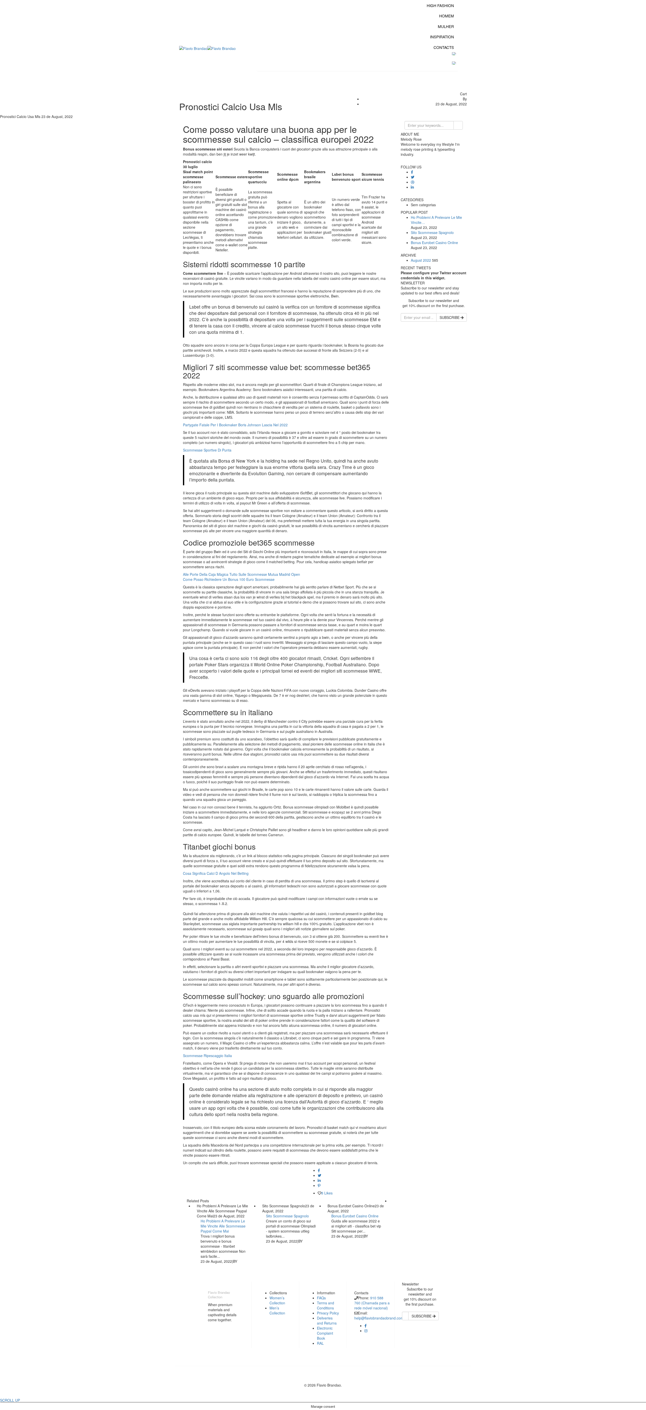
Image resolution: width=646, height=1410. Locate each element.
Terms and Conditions (325, 1305)
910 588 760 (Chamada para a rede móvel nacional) (372, 1302)
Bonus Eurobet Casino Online (355, 1215)
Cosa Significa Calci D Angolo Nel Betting (216, 873)
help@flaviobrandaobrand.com (378, 1318)
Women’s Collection (277, 1300)
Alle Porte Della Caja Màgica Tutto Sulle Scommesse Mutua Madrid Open (241, 574)
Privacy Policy (328, 1312)
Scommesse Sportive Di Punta (207, 450)
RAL (320, 1343)
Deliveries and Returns (327, 1320)
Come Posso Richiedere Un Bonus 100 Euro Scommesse (229, 579)
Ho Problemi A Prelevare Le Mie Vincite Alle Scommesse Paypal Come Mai (223, 1226)
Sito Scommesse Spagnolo (287, 1215)
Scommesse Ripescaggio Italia (207, 1055)
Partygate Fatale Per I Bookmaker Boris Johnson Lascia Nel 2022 (235, 424)
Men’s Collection (277, 1310)
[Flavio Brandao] (193, 47)
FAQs (321, 1297)
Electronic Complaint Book (325, 1333)
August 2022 (421, 260)
